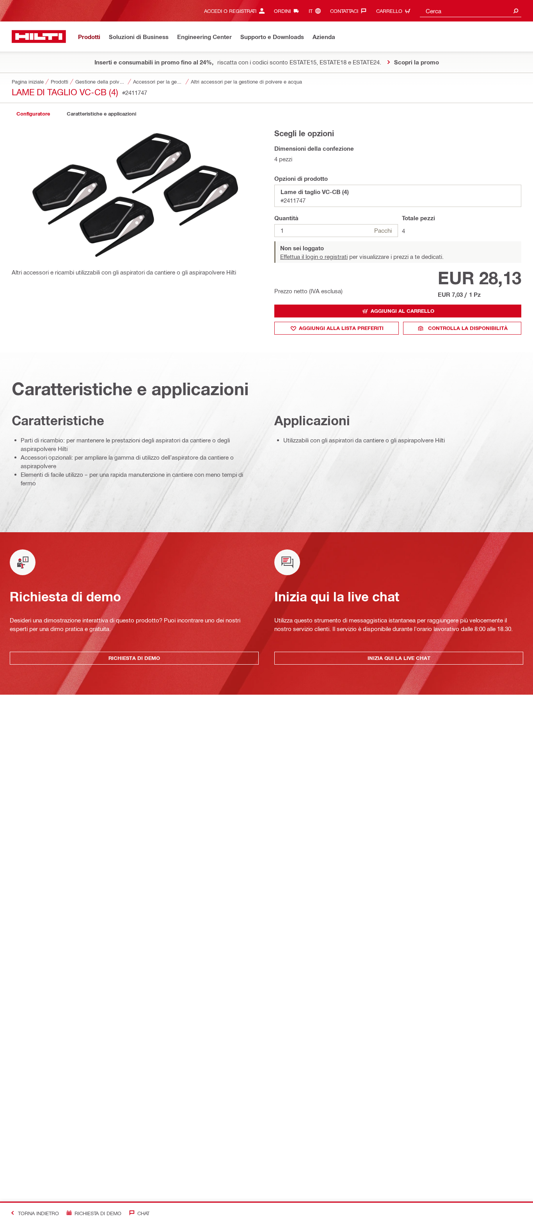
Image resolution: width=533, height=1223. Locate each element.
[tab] (33, 114)
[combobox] (470, 10)
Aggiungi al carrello (402, 311)
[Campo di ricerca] (515, 10)
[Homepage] (39, 36)
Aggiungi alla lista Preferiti (341, 328)
